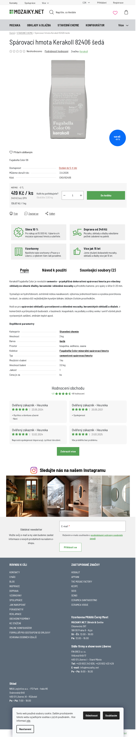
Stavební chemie (69, 331)
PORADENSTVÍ (16, 609)
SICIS (73, 590)
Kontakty (13, 2)
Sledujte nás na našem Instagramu (72, 470)
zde (28, 720)
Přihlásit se (70, 547)
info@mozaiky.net (89, 667)
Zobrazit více (68, 451)
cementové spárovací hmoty (76, 355)
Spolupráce (30, 2)
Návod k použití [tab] (54, 270)
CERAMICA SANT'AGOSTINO (84, 600)
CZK (85, 2)
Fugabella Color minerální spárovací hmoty (84, 350)
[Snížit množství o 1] (64, 195)
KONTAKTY (14, 572)
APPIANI (75, 576)
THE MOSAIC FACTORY (81, 581)
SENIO (74, 595)
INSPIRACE (14, 586)
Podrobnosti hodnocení (56, 51)
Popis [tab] (24, 270)
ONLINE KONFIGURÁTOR (20, 627)
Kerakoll (84, 51)
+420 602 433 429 (105, 663)
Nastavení (25, 729)
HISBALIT (75, 572)
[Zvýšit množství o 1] (80, 195)
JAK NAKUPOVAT (17, 604)
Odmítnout (92, 715)
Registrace (118, 2)
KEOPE (74, 586)
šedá (62, 341)
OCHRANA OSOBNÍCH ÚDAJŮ (23, 637)
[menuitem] (15, 25)
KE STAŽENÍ (15, 623)
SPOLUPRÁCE (16, 600)
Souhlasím (111, 715)
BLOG (12, 581)
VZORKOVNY (15, 595)
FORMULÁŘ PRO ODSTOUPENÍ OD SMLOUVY (29, 632)
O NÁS (12, 576)
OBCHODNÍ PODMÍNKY (19, 618)
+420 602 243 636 (85, 663)
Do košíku (106, 195)
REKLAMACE (15, 613)
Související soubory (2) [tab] (98, 270)
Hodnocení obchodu (68, 387)
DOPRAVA (13, 590)
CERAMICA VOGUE (79, 604)
